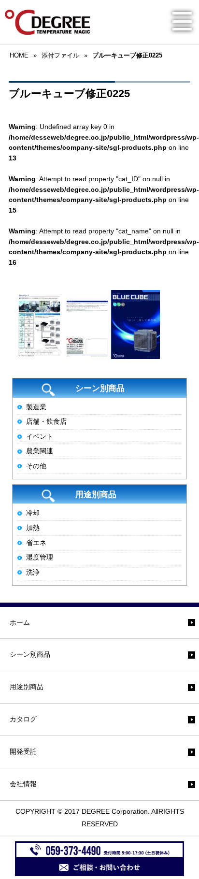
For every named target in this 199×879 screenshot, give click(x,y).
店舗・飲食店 (46, 421)
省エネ (36, 543)
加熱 (33, 528)
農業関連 (39, 451)
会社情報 (23, 784)
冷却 (33, 513)
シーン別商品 (30, 654)
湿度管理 (39, 557)
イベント (39, 436)
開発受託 (23, 751)
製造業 (36, 407)
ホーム (20, 622)
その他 (36, 466)
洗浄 (33, 572)
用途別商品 (26, 687)
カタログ (23, 719)
